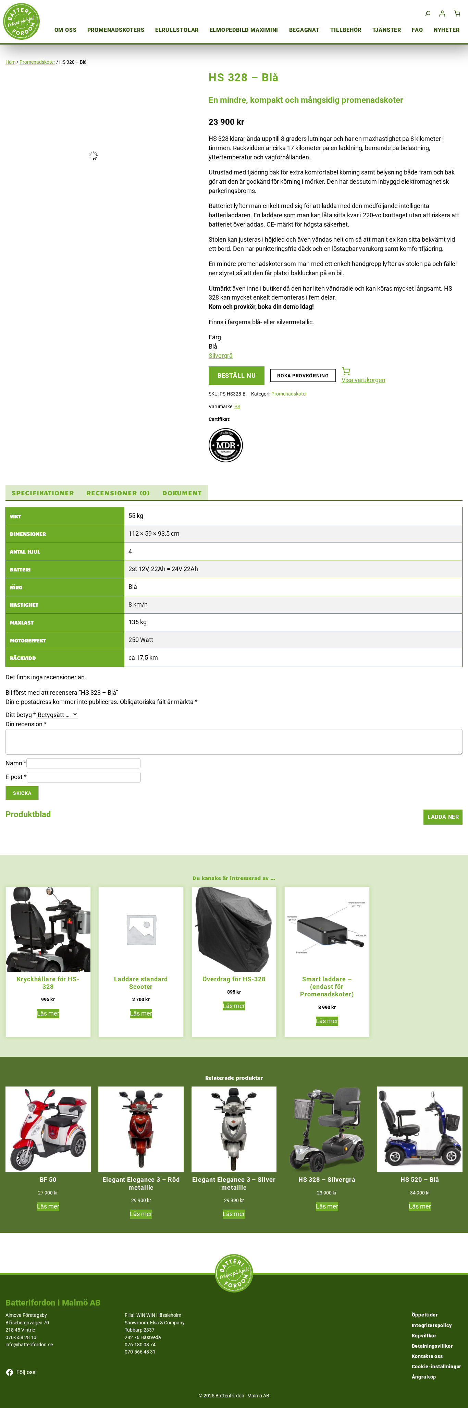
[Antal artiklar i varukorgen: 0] (457, 13)
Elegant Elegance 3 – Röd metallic (141, 1183)
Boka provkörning (303, 375)
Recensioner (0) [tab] (118, 493)
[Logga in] (442, 13)
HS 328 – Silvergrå (327, 1179)
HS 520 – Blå (420, 1179)
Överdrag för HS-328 (234, 979)
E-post (16, 776)
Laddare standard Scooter (141, 982)
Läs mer (48, 1013)
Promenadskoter (37, 62)
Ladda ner (443, 817)
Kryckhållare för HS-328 (48, 982)
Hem (10, 62)
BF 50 (48, 1179)
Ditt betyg (20, 714)
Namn (15, 763)
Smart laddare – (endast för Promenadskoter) (327, 986)
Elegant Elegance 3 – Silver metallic (233, 1183)
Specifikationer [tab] (43, 493)
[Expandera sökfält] (427, 13)
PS (237, 406)
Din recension (26, 724)
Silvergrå (221, 355)
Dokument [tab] (182, 493)
